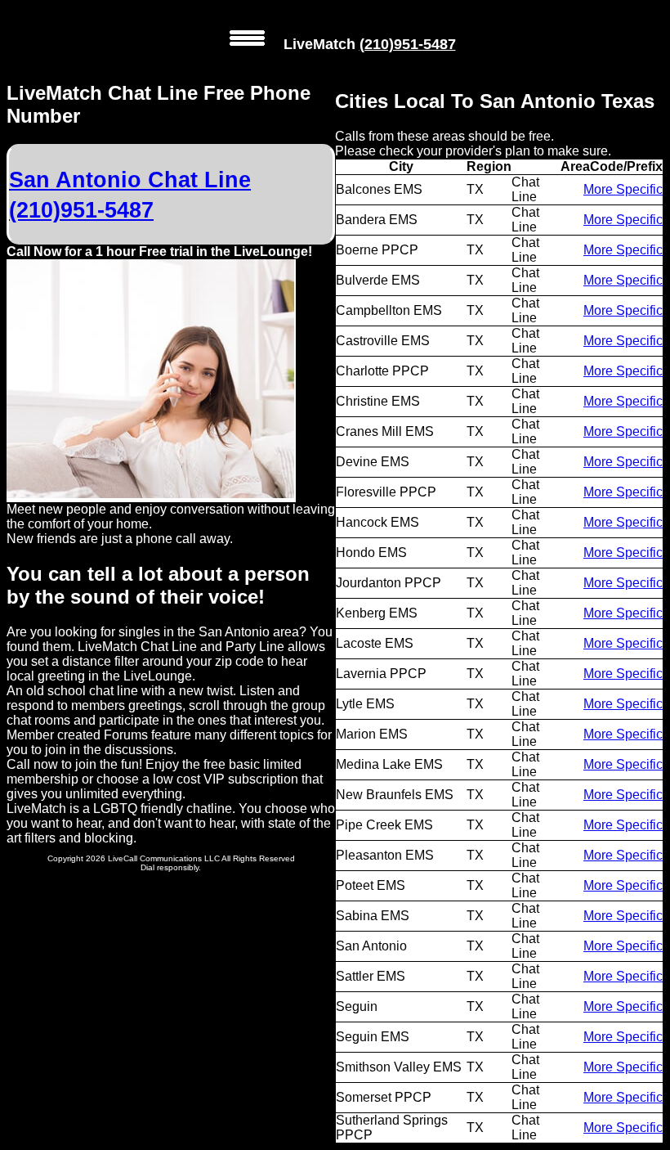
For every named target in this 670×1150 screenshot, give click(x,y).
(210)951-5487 (408, 44)
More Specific (623, 189)
